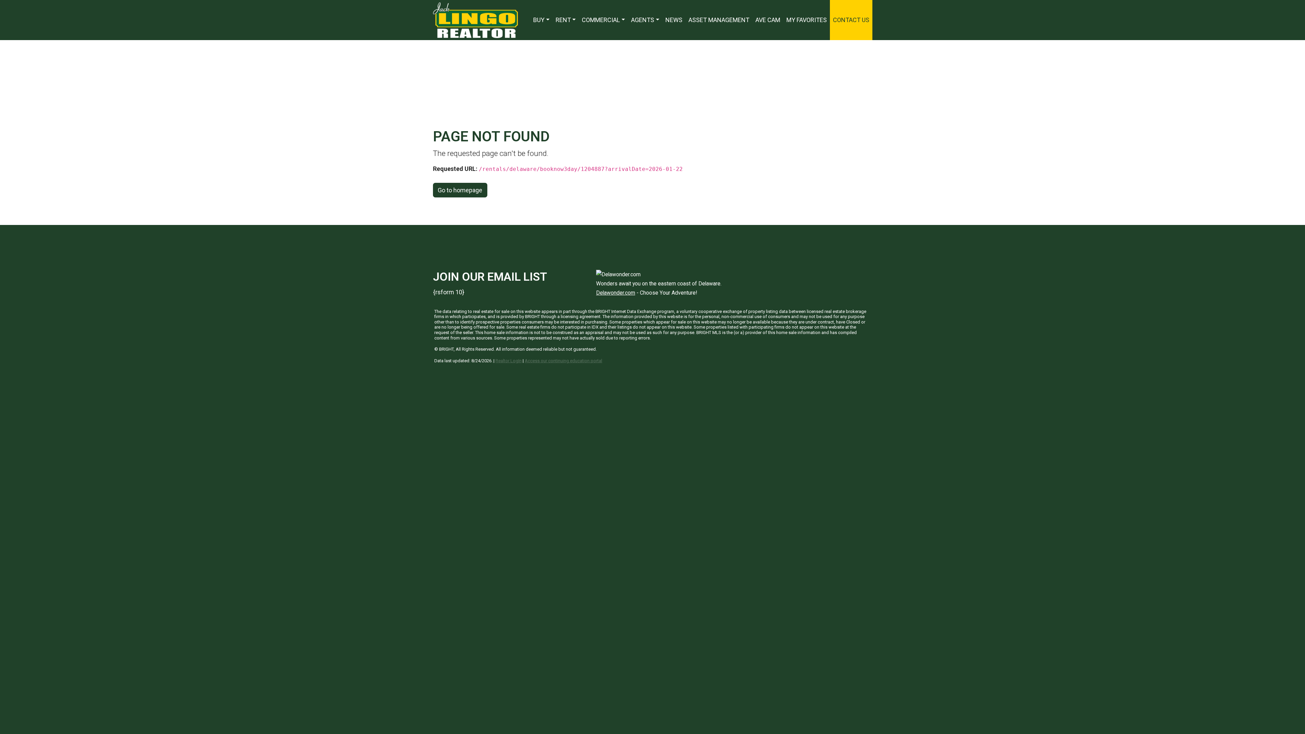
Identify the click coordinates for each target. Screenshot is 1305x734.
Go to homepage (460, 190)
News (673, 19)
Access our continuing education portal (563, 360)
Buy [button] (538, 19)
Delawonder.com (615, 293)
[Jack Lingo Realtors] (475, 19)
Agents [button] (642, 19)
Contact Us (851, 19)
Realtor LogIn (508, 360)
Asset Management (719, 19)
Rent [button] (563, 19)
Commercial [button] (601, 19)
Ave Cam (767, 19)
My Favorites (806, 19)
